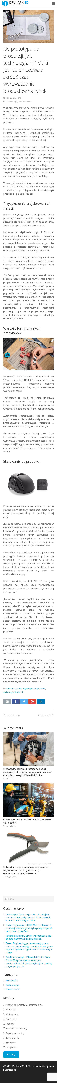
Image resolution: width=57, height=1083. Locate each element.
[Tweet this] (24, 701)
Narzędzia (10, 1019)
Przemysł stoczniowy (16, 1028)
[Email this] (7, 701)
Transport (10, 1042)
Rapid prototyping (15, 1033)
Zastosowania (25, 101)
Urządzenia (11, 1047)
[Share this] (16, 701)
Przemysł (10, 1023)
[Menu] (53, 3)
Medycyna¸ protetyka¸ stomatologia (24, 1004)
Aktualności (12, 980)
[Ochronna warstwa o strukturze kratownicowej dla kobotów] (28, 800)
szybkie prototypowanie (34, 688)
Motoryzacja (12, 1014)
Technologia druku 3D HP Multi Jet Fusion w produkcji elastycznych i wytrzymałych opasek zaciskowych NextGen (29, 928)
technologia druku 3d (13, 692)
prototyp (18, 688)
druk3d (9, 688)
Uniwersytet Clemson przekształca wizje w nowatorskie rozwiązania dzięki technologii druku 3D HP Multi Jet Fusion (28, 917)
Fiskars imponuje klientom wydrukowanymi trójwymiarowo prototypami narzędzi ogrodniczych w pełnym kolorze (25, 870)
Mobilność (11, 1009)
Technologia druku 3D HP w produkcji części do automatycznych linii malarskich (28, 937)
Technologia (11, 101)
